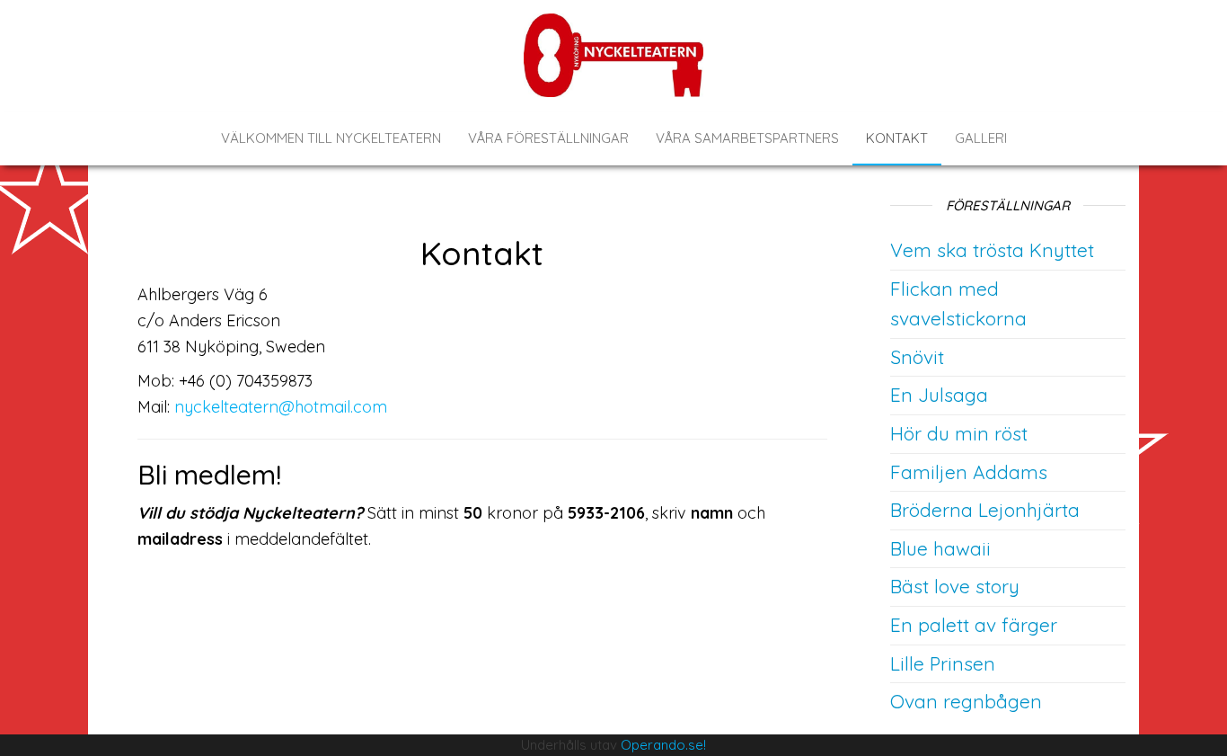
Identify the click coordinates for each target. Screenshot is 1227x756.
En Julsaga (939, 394)
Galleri (981, 138)
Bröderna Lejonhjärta (985, 509)
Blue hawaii (940, 548)
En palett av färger (973, 624)
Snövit (917, 357)
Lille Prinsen (942, 663)
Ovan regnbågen (966, 701)
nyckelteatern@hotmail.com (280, 406)
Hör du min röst (959, 433)
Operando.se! (663, 744)
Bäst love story (955, 586)
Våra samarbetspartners (747, 138)
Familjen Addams (968, 472)
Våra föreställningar (548, 138)
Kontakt (897, 138)
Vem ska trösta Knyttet (992, 250)
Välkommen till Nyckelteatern (331, 138)
